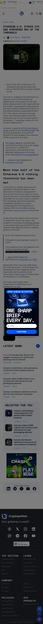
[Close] (36, 290)
